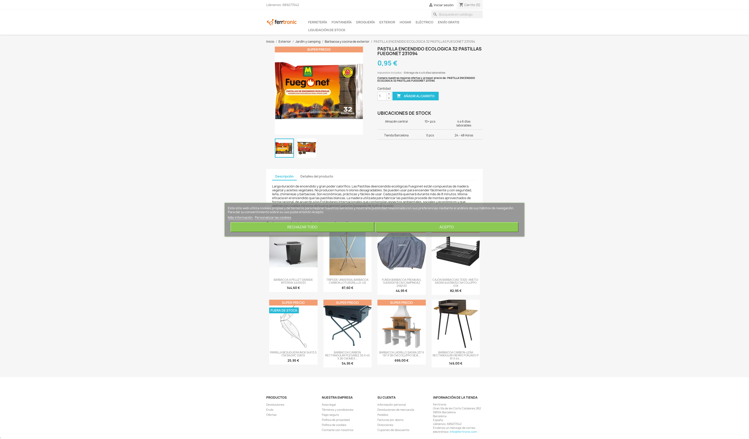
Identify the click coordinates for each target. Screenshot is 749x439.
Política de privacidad (336, 420)
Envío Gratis (448, 22)
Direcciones (385, 425)
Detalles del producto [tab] (316, 176)
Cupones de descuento (393, 430)
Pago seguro (330, 415)
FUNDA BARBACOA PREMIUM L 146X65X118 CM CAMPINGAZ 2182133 (401, 283)
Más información (240, 217)
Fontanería (342, 22)
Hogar (405, 22)
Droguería (365, 22)
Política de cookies (334, 425)
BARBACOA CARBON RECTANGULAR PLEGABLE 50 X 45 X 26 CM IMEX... (347, 355)
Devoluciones (275, 404)
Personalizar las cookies (273, 217)
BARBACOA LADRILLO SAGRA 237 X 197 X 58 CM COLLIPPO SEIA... (401, 354)
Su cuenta (386, 397)
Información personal (391, 404)
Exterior (387, 22)
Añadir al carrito (416, 96)
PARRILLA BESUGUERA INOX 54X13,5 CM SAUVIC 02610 (293, 354)
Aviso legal (329, 404)
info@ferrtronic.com (463, 432)
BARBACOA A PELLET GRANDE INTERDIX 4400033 (293, 281)
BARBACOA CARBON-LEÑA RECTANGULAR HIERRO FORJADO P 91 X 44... (456, 355)
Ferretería (317, 22)
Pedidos (382, 415)
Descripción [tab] (284, 176)
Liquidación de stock (326, 30)
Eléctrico (424, 22)
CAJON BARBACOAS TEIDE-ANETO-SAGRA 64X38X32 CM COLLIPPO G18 (455, 283)
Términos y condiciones (337, 410)
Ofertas (271, 415)
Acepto (446, 227)
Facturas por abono (390, 420)
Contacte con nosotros (337, 430)
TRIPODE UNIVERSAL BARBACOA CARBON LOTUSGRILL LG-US (347, 281)
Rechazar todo (302, 227)
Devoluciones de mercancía (395, 410)
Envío (269, 410)
